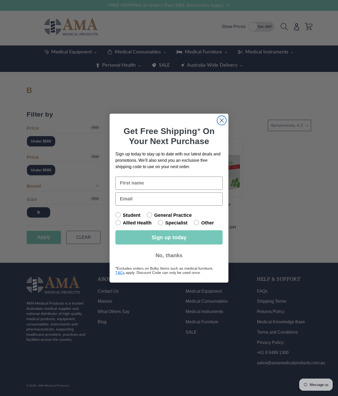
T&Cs (120, 272)
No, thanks (169, 255)
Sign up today (169, 237)
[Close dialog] (221, 120)
